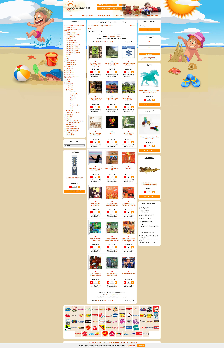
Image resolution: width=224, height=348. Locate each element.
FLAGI (68, 57)
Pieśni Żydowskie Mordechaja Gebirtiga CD (112, 205)
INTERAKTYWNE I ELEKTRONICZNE (70, 65)
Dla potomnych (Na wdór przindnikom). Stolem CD (95, 64)
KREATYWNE (70, 74)
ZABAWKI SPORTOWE (72, 131)
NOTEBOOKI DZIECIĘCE (73, 112)
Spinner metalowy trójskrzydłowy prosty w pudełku (149, 137)
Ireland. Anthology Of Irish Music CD (95, 239)
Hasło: (149, 47)
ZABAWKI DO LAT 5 (71, 127)
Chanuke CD (128, 168)
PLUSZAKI (69, 117)
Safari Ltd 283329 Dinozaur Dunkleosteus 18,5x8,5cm (149, 183)
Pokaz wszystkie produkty (109, 8)
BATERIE (68, 39)
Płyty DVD (71, 87)
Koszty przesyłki (104, 15)
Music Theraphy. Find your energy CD (95, 169)
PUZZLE (68, 119)
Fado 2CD (112, 133)
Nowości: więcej (149, 104)
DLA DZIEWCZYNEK (71, 43)
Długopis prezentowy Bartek (75, 177)
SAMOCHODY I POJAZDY (73, 123)
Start (71, 15)
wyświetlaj (127, 42)
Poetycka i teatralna (75, 105)
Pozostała (72, 91)
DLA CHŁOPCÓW (71, 41)
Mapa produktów (152, 15)
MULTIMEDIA (70, 84)
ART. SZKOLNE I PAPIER (73, 35)
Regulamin (120, 15)
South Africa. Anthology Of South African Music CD (128, 240)
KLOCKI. (68, 70)
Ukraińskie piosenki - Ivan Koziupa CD (95, 134)
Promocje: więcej (75, 191)
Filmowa (72, 101)
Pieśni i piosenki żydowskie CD (95, 204)
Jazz (71, 99)
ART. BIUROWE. (70, 27)
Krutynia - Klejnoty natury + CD (128, 134)
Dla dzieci (72, 95)
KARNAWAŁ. (69, 68)
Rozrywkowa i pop (74, 103)
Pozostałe (70, 86)
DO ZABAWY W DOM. (72, 47)
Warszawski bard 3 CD (128, 273)
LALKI (68, 80)
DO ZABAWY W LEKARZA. (73, 45)
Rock (71, 107)
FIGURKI (68, 55)
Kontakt (136, 15)
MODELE (68, 82)
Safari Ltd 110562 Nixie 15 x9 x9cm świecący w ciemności (149, 91)
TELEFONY (69, 125)
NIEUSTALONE (70, 135)
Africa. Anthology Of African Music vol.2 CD (112, 239)
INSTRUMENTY (70, 63)
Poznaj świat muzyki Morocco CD (112, 99)
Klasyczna (72, 97)
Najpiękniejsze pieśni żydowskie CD (129, 64)
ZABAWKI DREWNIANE (72, 129)
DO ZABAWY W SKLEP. (72, 51)
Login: (149, 41)
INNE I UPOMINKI (71, 61)
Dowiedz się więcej (131, 345)
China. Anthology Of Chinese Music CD (95, 274)
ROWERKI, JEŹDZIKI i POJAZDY (75, 121)
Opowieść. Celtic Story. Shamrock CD (112, 64)
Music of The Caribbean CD (112, 169)
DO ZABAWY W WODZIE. (73, 53)
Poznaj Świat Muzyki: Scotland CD (128, 99)
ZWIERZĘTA (69, 133)
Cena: (90, 28)
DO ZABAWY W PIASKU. (73, 49)
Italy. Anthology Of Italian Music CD (112, 274)
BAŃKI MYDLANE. (71, 37)
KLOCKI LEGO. (70, 72)
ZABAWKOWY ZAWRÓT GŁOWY (75, 25)
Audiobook (71, 110)
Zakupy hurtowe (87, 15)
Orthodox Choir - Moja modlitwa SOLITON (95, 99)
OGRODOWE (69, 115)
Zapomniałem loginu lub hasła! (149, 59)
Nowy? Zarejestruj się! (149, 57)
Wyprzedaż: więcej (149, 150)
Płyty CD (70, 89)
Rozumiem (141, 345)
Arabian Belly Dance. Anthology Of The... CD (128, 204)
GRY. (67, 59)
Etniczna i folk (73, 93)
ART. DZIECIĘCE (71, 33)
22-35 (108, 36)
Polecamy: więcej (149, 196)
